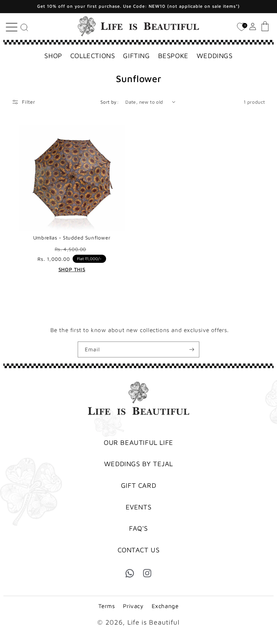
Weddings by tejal (138, 464)
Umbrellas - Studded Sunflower (71, 238)
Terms (106, 606)
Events (139, 507)
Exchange (165, 606)
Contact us (139, 550)
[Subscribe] (191, 349)
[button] (11, 25)
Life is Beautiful (153, 622)
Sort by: (109, 102)
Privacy (133, 606)
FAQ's (138, 528)
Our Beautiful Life (138, 442)
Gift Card (138, 485)
